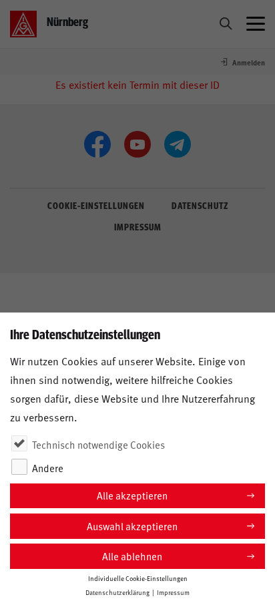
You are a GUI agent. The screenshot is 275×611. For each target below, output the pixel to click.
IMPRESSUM (138, 226)
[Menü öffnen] (255, 24)
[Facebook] (97, 144)
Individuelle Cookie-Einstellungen (138, 578)
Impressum (173, 592)
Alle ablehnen (132, 556)
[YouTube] (137, 144)
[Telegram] (177, 144)
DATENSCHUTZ (200, 205)
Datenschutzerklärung (117, 592)
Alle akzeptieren (132, 495)
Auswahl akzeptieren (132, 526)
